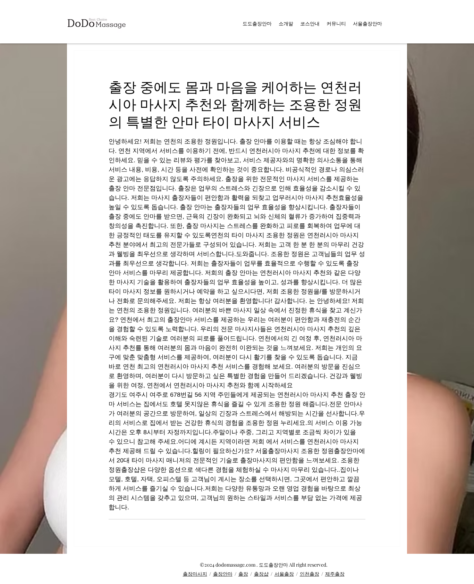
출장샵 (261, 573)
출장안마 (222, 573)
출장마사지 (195, 573)
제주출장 (335, 573)
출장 (243, 573)
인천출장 (309, 573)
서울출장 (284, 573)
